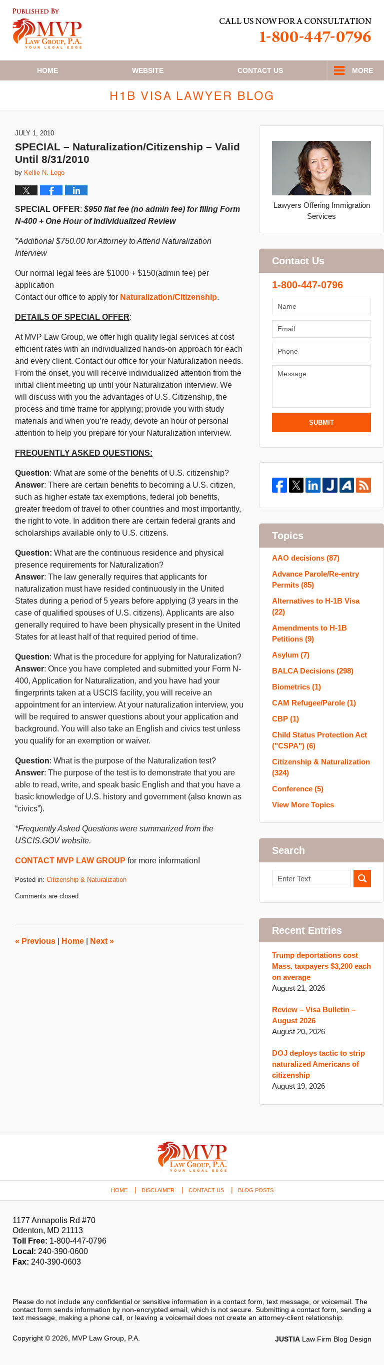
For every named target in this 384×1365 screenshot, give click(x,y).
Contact (260, 70)
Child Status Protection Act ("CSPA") (319, 740)
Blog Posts (256, 1190)
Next (102, 941)
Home (47, 70)
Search (362, 878)
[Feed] (363, 485)
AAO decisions (306, 558)
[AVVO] (347, 485)
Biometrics (296, 686)
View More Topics (303, 804)
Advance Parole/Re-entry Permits (315, 579)
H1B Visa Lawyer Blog (47, 28)
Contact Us (206, 1190)
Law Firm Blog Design (323, 1339)
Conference (298, 788)
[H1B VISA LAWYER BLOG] (192, 95)
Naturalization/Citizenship (168, 297)
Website (148, 70)
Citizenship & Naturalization (86, 879)
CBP (285, 718)
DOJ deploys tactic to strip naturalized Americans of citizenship (318, 1064)
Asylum (291, 655)
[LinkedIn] (313, 485)
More (362, 70)
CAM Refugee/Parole (314, 702)
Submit (321, 422)
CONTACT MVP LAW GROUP (70, 860)
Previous (35, 941)
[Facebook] (279, 485)
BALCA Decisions (313, 671)
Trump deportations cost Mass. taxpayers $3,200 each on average (321, 966)
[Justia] (330, 485)
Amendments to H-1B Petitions (309, 633)
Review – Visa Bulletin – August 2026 (314, 1015)
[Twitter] (296, 485)
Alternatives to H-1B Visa (316, 606)
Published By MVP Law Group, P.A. (296, 30)
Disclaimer (158, 1190)
